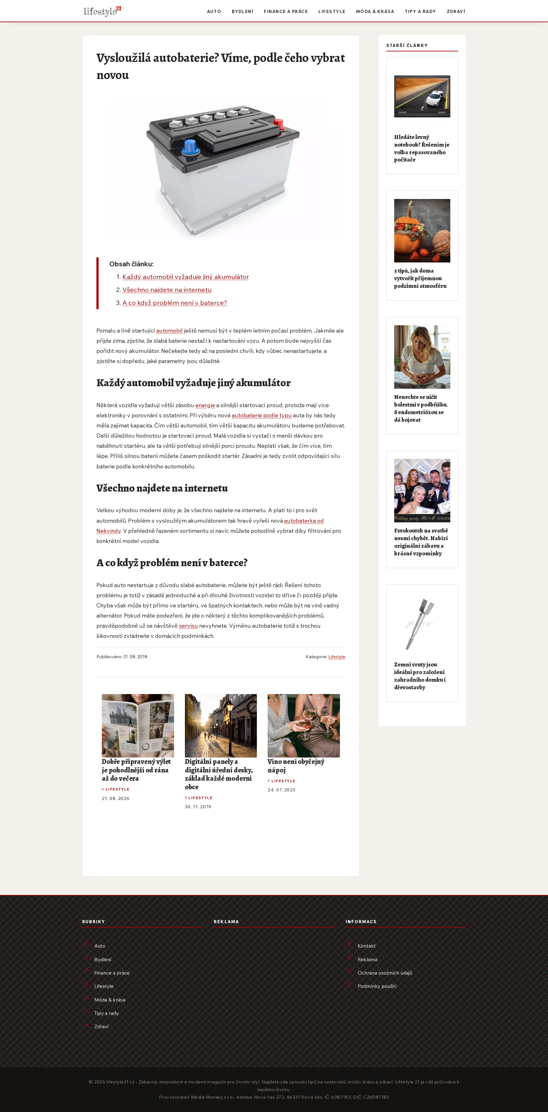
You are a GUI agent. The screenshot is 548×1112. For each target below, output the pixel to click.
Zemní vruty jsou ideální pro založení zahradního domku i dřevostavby (420, 675)
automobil (169, 330)
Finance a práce (286, 11)
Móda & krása (375, 11)
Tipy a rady (420, 11)
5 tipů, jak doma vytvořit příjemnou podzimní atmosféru (420, 278)
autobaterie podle (255, 415)
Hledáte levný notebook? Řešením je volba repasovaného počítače (421, 148)
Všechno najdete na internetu (167, 289)
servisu (188, 625)
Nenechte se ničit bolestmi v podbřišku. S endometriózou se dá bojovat (421, 408)
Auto (214, 11)
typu (285, 415)
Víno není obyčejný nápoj (296, 766)
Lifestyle (331, 11)
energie (205, 404)
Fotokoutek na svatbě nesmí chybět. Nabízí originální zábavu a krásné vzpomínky (421, 541)
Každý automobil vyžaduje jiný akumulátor (185, 276)
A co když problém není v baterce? (174, 302)
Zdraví (456, 11)
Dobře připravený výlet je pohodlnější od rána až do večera (136, 770)
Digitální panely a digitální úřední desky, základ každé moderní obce (219, 774)
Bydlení (242, 11)
